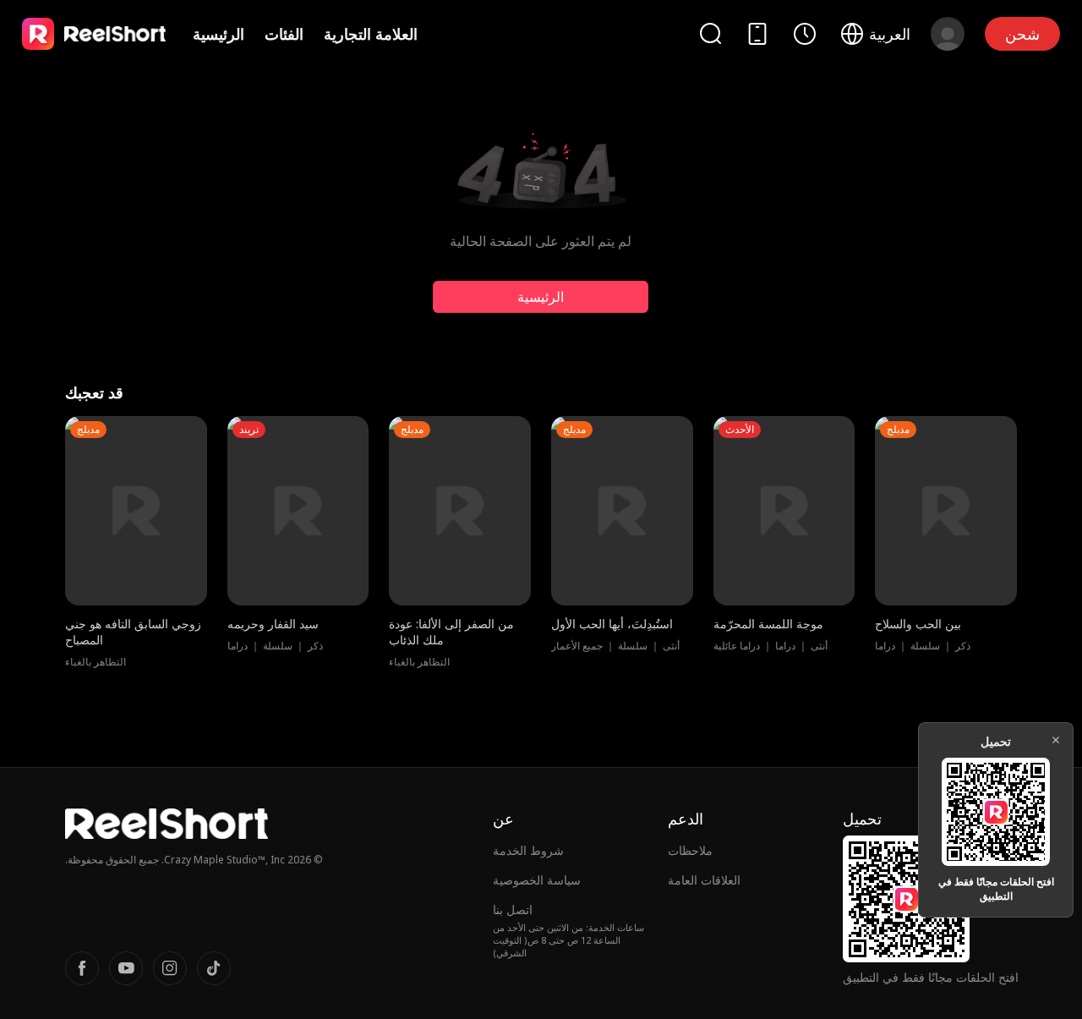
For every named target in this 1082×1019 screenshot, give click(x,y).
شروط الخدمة (528, 850)
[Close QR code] (1056, 740)
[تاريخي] (804, 33)
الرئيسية (218, 34)
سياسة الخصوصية (537, 880)
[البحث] (710, 33)
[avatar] (948, 34)
